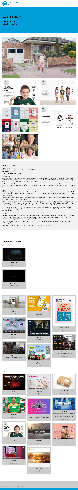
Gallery (73, 3)
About (61, 3)
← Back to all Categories (39, 238)
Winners (67, 3)
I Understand (53, 488)
